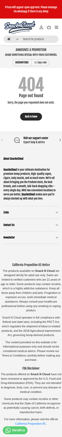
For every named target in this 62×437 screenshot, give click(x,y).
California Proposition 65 (30, 423)
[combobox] (31, 39)
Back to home (31, 116)
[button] (49, 27)
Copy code (42, 62)
